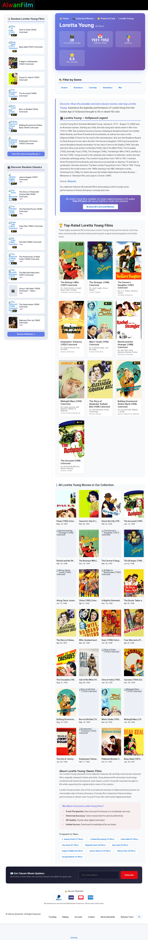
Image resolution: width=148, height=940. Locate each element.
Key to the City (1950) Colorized (116, 521)
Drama (64, 87)
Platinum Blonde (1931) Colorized (118, 759)
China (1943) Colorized (90, 600)
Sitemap (74, 938)
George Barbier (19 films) (72, 857)
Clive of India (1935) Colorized (116, 680)
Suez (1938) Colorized (112, 640)
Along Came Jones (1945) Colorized (74, 600)
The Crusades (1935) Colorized (71, 680)
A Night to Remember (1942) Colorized (120, 600)
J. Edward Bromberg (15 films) (102, 839)
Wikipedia (71, 181)
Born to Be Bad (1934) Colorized (94, 719)
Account (78, 917)
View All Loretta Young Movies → (26, 154)
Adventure (107, 87)
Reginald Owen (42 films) (95, 845)
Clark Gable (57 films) (129, 839)
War (120, 87)
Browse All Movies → (26, 334)
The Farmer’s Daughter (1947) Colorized (121, 561)
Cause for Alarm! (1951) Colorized (95, 521)
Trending (52, 917)
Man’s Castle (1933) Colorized (116, 719)
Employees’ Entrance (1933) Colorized (97, 759)
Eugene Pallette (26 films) (72, 851)
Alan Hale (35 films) (120, 845)
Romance (78, 87)
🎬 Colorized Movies (83, 18)
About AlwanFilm (108, 917)
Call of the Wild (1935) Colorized (94, 680)
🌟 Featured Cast (106, 18)
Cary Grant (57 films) (70, 845)
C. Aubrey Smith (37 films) (72, 839)
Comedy (93, 87)
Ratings (65, 917)
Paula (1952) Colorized (67, 521)
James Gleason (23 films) (100, 851)
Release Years (127, 917)
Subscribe (129, 875)
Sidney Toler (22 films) (126, 851)
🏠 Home (64, 18)
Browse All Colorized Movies (100, 207)
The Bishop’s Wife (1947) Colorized (95, 561)
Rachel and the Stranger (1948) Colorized (76, 561)
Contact (91, 917)
